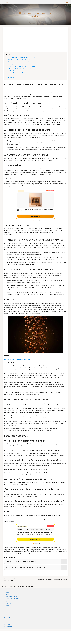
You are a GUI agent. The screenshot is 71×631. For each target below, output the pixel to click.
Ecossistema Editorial (9, 595)
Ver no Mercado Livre (35, 523)
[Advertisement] (35, 38)
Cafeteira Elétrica (8, 603)
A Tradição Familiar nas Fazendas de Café (19, 62)
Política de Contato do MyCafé (11, 584)
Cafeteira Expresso (8, 607)
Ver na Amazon (35, 202)
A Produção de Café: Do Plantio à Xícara (19, 64)
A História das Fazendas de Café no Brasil (19, 59)
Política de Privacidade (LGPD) (11, 583)
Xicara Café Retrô (8, 611)
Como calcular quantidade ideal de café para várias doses (52, 564)
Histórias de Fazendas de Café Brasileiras (19, 73)
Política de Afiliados (9, 590)
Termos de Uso (8, 588)
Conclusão (11, 70)
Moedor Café (7, 602)
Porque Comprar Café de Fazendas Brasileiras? (20, 68)
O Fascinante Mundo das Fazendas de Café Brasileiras (22, 57)
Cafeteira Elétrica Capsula (10, 605)
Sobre (5, 586)
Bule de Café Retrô (8, 609)
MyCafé (5, 2)
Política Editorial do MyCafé (11, 581)
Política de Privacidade (9, 579)
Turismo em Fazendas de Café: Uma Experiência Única (22, 66)
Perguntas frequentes (14, 75)
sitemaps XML (7, 592)
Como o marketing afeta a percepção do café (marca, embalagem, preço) (18, 564)
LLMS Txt (6, 593)
